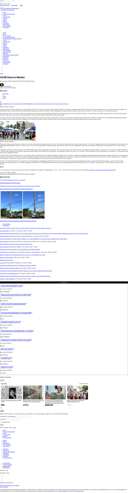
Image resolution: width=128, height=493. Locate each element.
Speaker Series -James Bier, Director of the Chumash (16, 340)
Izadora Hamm (15, 268)
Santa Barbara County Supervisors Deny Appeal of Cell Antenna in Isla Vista (18, 221)
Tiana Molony (9, 257)
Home (4, 32)
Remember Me (5, 422)
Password (2, 419)
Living (4, 15)
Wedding (5, 53)
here (43, 414)
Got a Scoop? (10, 10)
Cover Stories (7, 52)
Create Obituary (7, 464)
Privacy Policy (4, 487)
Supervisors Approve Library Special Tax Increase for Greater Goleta (16, 189)
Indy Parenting (7, 26)
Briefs (1, 73)
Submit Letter (7, 466)
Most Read (6, 225)
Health (2, 279)
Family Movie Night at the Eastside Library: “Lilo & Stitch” (17, 331)
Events (5, 20)
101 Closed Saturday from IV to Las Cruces (10, 183)
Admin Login (6, 467)
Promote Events (7, 458)
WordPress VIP (79, 491)
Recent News (6, 224)
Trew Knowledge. (63, 491)
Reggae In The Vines (6, 367)
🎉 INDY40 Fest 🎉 (6, 358)
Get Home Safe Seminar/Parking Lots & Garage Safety (16, 313)
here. (15, 427)
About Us (5, 59)
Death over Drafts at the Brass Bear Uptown (13, 304)
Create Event (6, 62)
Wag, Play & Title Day (7, 349)
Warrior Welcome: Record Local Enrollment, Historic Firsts (16, 244)
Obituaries (6, 23)
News (4, 12)
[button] (11, 396)
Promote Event (7, 437)
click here (50, 491)
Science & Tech (4, 268)
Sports (5, 21)
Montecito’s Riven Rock (6, 260)
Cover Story (6, 446)
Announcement (4, 231)
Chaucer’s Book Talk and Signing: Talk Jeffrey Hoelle (15, 295)
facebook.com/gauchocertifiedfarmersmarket (102, 170)
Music (2, 257)
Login (21, 5)
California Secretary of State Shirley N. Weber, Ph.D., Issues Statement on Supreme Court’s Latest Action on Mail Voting (33, 239)
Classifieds (6, 27)
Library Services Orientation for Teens (11, 286)
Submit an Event (4, 5)
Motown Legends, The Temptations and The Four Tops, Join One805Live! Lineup (22, 255)
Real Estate (6, 24)
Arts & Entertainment (9, 14)
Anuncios (2, 252)
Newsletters (14, 5)
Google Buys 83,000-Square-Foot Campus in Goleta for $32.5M (18, 265)
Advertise (5, 58)
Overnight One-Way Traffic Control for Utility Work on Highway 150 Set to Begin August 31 (25, 228)
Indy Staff (8, 86)
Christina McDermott (12, 273)
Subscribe (4, 10)
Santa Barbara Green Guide (10, 55)
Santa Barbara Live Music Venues (12, 38)
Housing (2, 273)
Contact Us (6, 61)
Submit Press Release (9, 452)
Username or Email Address (8, 416)
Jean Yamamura (10, 279)
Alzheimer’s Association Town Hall (10, 322)
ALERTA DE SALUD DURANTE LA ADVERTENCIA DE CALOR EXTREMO (20, 249)
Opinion (5, 18)
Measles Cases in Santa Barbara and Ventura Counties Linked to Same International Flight (25, 276)
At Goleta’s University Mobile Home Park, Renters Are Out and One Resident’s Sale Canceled (26, 271)
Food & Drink (6, 17)
